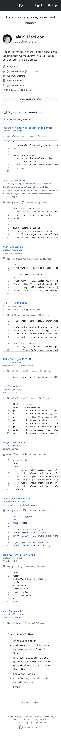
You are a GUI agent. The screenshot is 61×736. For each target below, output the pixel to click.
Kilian (5, 246)
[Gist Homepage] (21, 5)
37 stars (45, 315)
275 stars (45, 510)
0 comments (30, 202)
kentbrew (8, 554)
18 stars (43, 202)
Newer (35, 702)
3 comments (30, 136)
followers (12, 90)
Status (38, 716)
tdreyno (7, 442)
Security (29, 716)
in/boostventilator (16, 75)
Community (49, 716)
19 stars (43, 136)
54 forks (18, 510)
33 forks (18, 259)
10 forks (18, 398)
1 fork (16, 567)
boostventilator (14, 80)
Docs (16, 719)
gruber (6, 180)
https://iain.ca (14, 66)
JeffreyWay (9, 359)
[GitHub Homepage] (21, 727)
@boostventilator (16, 85)
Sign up (52, 5)
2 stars (42, 623)
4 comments (31, 315)
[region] (30, 157)
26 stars (45, 398)
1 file (7, 136)
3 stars (42, 567)
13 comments (32, 259)
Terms (10, 716)
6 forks (17, 136)
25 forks (18, 371)
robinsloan (8, 498)
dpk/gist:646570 (43, 183)
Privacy (18, 716)
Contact (25, 719)
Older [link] (25, 702)
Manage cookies (39, 719)
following (27, 90)
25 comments (32, 371)
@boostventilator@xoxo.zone (22, 71)
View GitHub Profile (30, 99)
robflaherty (8, 127)
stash (5, 611)
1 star (44, 454)
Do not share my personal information (30, 722)
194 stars (46, 371)
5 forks (17, 202)
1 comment (30, 623)
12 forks (17, 315)
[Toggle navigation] (5, 5)
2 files (8, 454)
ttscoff (6, 386)
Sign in (39, 5)
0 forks (18, 454)
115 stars (46, 259)
